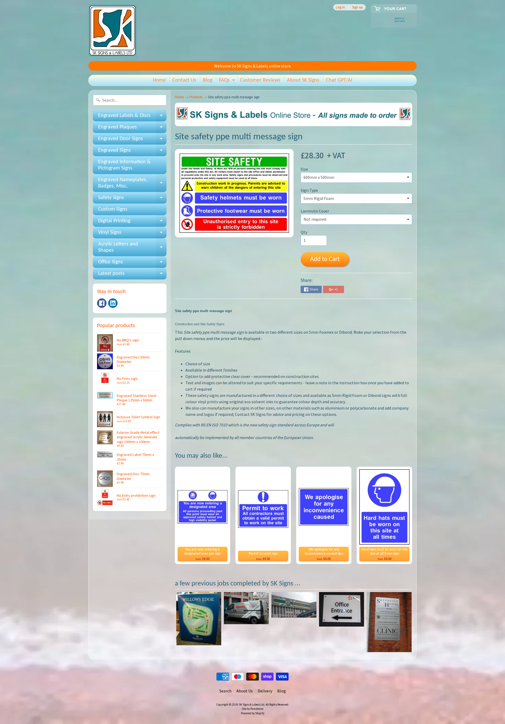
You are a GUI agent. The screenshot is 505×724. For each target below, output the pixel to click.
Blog (207, 80)
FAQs (227, 82)
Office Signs (132, 263)
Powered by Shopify (252, 713)
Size (304, 169)
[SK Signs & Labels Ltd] (112, 30)
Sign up (357, 7)
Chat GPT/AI (339, 80)
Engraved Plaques (132, 129)
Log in (340, 7)
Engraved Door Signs (132, 140)
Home (159, 80)
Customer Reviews (260, 80)
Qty (304, 232)
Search (225, 690)
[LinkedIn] (113, 303)
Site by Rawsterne (252, 709)
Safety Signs (132, 199)
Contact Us (184, 80)
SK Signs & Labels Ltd (251, 704)
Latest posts (132, 275)
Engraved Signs (132, 152)
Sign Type (309, 190)
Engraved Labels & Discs (132, 117)
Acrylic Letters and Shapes (132, 248)
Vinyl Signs (132, 234)
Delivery (265, 690)
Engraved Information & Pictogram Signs (124, 165)
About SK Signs (303, 80)
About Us (244, 690)
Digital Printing (132, 222)
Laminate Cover (315, 211)
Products (196, 97)
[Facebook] (102, 303)
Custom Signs (112, 209)
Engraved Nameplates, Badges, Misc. (132, 183)
